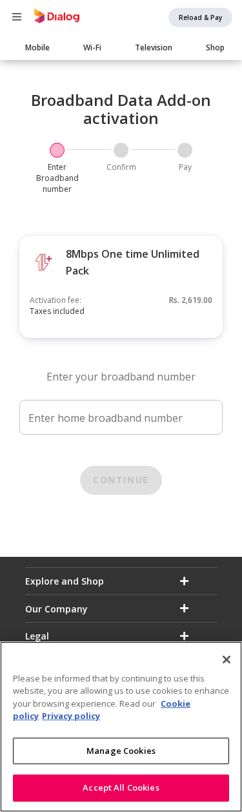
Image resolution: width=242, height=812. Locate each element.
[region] (121, 726)
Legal (37, 636)
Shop (215, 47)
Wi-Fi (92, 47)
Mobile (37, 47)
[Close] (226, 659)
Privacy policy (71, 716)
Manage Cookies (121, 750)
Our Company (56, 609)
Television (153, 47)
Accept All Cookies (121, 787)
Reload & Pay (200, 17)
